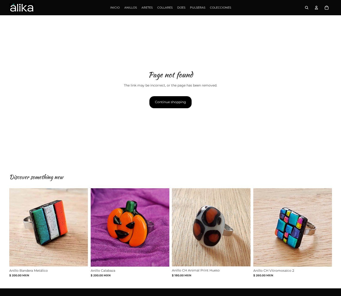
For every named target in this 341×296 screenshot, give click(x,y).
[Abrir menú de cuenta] (316, 8)
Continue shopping (170, 102)
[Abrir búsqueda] (307, 8)
